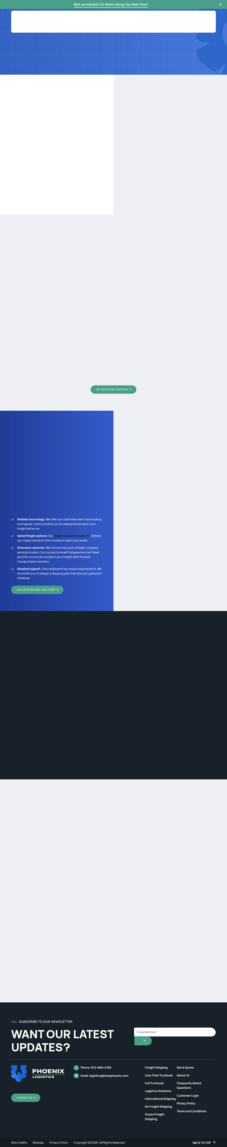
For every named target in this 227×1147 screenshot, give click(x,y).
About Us (114, 28)
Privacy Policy (186, 1103)
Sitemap (38, 1143)
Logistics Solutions (158, 1091)
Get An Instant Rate (194, 29)
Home (14, 70)
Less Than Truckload (159, 1075)
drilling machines (89, 704)
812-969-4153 (129, 19)
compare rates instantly (68, 59)
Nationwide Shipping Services (41, 70)
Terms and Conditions (192, 1111)
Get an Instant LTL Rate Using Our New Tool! (111, 4)
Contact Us (24, 1097)
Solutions (133, 28)
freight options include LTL (72, 536)
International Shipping (160, 1099)
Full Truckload (154, 1083)
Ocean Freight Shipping (154, 1116)
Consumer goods (49, 764)
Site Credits (19, 1143)
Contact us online (63, 872)
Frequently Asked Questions (189, 1085)
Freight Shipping (156, 28)
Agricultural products (54, 720)
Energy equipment (50, 689)
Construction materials (56, 749)
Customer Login (158, 19)
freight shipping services (64, 198)
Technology (44, 734)
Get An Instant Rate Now (112, 389)
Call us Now (24, 59)
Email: (104, 1076)
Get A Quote (185, 1067)
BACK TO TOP (202, 1143)
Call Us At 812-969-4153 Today (35, 589)
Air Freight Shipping (158, 1107)
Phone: (96, 1067)
